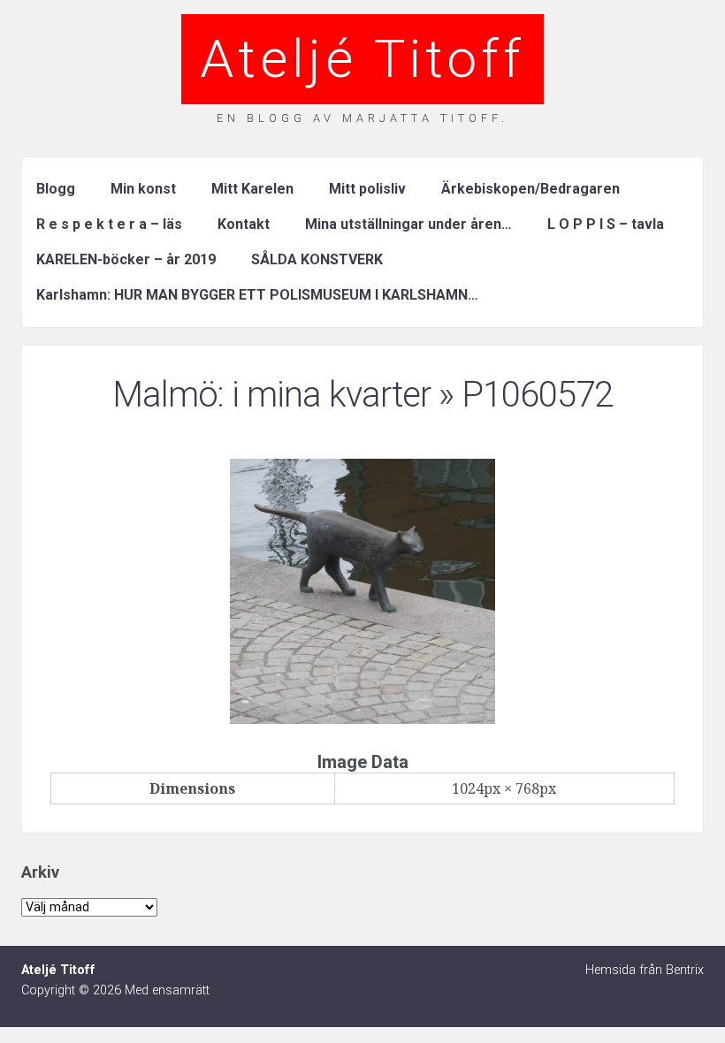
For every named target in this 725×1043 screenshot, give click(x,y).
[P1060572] (362, 718)
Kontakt (244, 224)
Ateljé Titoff (362, 58)
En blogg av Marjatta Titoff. (362, 118)
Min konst (143, 188)
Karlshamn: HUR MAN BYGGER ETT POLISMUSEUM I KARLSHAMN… (257, 294)
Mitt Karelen (252, 188)
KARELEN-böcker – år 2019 (126, 259)
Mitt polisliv (367, 188)
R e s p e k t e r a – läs (109, 224)
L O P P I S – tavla (605, 224)
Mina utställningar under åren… (408, 224)
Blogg (55, 188)
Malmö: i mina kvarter (271, 394)
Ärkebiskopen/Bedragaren (530, 188)
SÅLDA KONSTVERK (317, 259)
